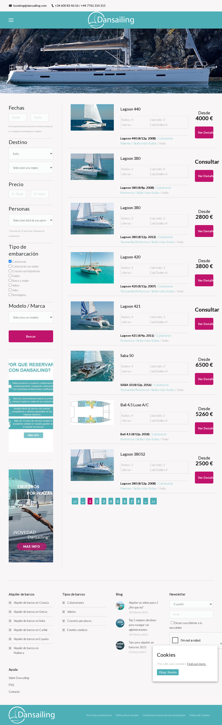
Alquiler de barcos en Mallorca (26, 650)
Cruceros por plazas (79, 621)
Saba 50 (126, 355)
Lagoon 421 (130, 306)
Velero (15, 285)
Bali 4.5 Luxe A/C (134, 404)
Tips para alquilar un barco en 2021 (141, 645)
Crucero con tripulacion (25, 271)
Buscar (31, 336)
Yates (15, 290)
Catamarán (18, 261)
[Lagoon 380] (92, 167)
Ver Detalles (205, 132)
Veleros (71, 611)
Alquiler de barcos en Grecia (30, 611)
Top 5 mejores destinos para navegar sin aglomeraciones (142, 624)
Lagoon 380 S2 (132, 454)
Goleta (15, 276)
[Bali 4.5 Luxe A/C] (92, 412)
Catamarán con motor (25, 266)
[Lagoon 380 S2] (92, 465)
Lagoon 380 (130, 158)
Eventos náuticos (77, 630)
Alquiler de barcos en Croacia (31, 602)
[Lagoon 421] (92, 315)
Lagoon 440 (130, 109)
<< (75, 501)
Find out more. (196, 664)
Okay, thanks (168, 672)
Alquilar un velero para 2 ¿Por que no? (143, 605)
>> (153, 501)
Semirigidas (18, 295)
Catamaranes (75, 602)
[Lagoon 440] (92, 117)
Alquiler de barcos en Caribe (30, 630)
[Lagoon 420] (92, 267)
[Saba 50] (92, 366)
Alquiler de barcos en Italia (29, 621)
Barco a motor (20, 280)
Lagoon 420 (130, 256)
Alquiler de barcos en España (31, 639)
